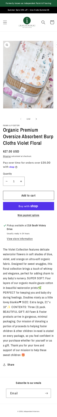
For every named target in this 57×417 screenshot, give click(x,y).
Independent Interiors (32, 411)
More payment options (28, 215)
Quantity (7, 173)
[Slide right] (36, 119)
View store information (20, 239)
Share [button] (10, 364)
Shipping (7, 156)
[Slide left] (20, 119)
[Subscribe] (46, 393)
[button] (5, 22)
